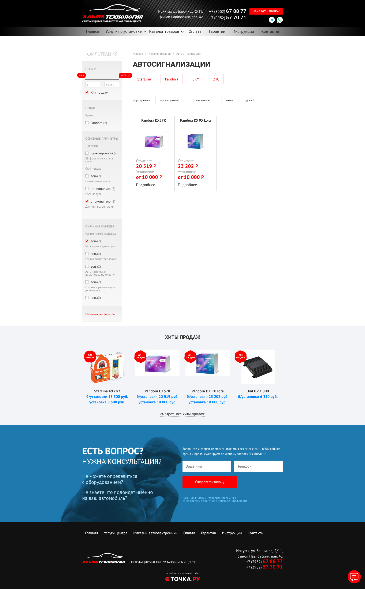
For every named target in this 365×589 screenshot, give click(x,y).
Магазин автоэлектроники (155, 533)
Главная (93, 31)
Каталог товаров (160, 54)
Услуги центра (115, 533)
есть (96, 176)
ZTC (216, 79)
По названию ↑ (202, 100)
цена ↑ (250, 100)
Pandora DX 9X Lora (195, 120)
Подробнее (145, 184)
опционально (103, 188)
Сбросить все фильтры (100, 314)
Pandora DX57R (153, 120)
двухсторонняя (104, 153)
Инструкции (243, 31)
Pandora (99, 122)
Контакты (270, 31)
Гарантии (217, 31)
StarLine (144, 79)
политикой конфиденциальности (225, 501)
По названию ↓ (171, 100)
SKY (195, 79)
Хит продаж (99, 92)
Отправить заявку (209, 481)
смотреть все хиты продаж (182, 413)
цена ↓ (231, 100)
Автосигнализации (188, 54)
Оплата (195, 31)
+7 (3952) (227, 11)
